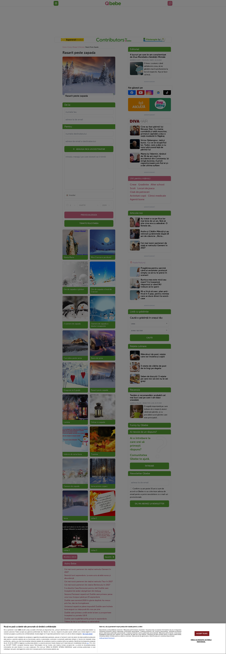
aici (88, 643)
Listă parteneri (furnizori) (107, 638)
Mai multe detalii (88, 634)
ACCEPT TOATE (201, 633)
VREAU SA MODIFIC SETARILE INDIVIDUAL (201, 641)
